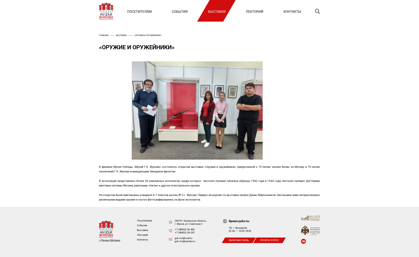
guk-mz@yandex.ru (185, 241)
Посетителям (139, 12)
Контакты (292, 12)
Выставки (217, 12)
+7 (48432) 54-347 (185, 232)
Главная (104, 35)
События (180, 12)
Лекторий (254, 12)
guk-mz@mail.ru (183, 238)
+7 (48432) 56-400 (185, 229)
